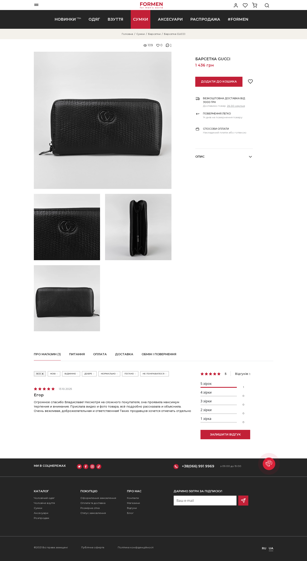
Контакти (133, 498)
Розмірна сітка (90, 508)
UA (271, 548)
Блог (130, 513)
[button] (269, 464)
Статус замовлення (93, 513)
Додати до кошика (219, 81)
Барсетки (154, 33)
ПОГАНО (130, 373)
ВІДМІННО (71, 373)
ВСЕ (38, 373)
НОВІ (54, 373)
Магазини (133, 503)
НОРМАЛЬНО (109, 373)
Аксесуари (41, 513)
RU (264, 548)
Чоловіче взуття (44, 503)
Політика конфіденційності (136, 547)
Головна (127, 33)
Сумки (140, 33)
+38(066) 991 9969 (198, 466)
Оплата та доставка (92, 503)
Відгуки (132, 508)
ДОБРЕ (89, 373)
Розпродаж (41, 518)
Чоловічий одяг (44, 498)
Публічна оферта (92, 547)
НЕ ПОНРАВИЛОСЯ (154, 373)
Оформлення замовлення (98, 498)
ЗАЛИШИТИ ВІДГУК (225, 434)
